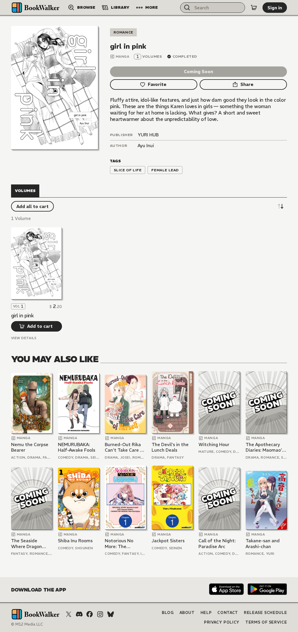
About (187, 613)
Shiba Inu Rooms (75, 540)
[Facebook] (89, 614)
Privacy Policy (222, 622)
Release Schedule (265, 613)
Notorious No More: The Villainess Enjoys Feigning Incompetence (122, 543)
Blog (168, 613)
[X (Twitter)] (68, 614)
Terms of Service (266, 622)
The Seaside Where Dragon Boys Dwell (26, 543)
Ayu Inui (146, 145)
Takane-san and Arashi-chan (263, 543)
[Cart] (253, 7)
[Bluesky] (110, 614)
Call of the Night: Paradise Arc (217, 543)
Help (206, 613)
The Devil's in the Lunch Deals (170, 447)
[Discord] (79, 614)
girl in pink (22, 315)
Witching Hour (213, 444)
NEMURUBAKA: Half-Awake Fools (76, 447)
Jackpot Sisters (168, 540)
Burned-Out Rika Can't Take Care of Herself (125, 447)
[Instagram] (100, 614)
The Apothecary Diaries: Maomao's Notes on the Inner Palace (266, 447)
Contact (227, 613)
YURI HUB (148, 135)
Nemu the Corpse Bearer (29, 447)
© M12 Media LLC (27, 624)
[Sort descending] (280, 206)
